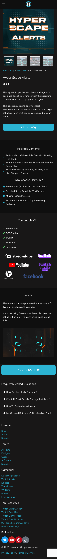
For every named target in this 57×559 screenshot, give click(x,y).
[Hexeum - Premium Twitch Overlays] (28, 4)
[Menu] (3, 4)
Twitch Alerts (22, 70)
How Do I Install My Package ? (21, 392)
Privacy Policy (8, 552)
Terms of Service (26, 552)
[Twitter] (4, 539)
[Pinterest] (18, 539)
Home (5, 70)
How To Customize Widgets (20, 406)
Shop (12, 70)
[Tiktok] (25, 539)
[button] (28, 370)
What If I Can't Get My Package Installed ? (28, 399)
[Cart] (35, 4)
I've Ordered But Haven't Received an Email (28, 413)
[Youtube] (11, 539)
